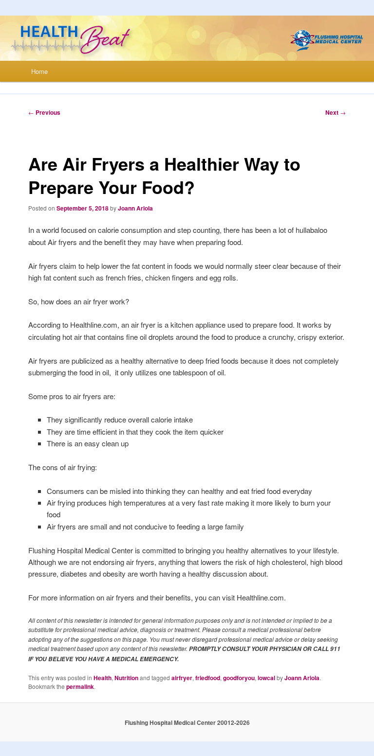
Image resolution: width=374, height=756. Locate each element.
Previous (44, 112)
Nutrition (126, 677)
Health (103, 677)
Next (335, 112)
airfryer (181, 677)
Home (39, 71)
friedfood (207, 677)
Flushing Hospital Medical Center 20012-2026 (187, 722)
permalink (80, 686)
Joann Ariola (135, 208)
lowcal (266, 677)
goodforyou (239, 677)
